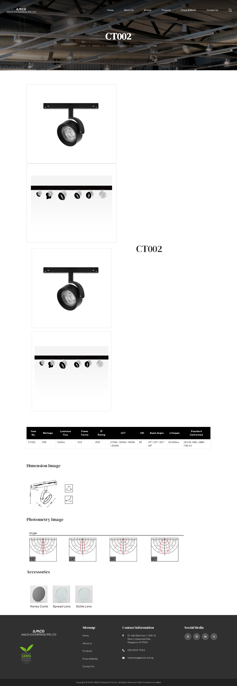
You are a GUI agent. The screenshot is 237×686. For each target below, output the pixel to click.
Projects (166, 10)
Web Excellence (145, 682)
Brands (147, 10)
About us (129, 10)
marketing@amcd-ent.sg (140, 657)
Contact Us (212, 10)
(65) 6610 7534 (136, 650)
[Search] (230, 10)
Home (110, 10)
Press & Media (188, 10)
